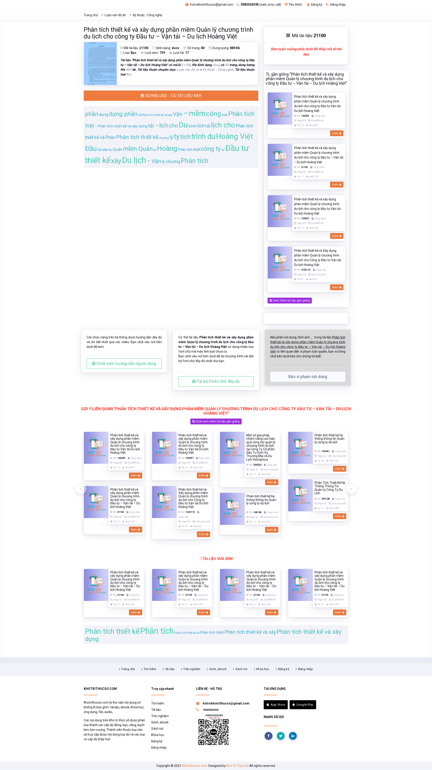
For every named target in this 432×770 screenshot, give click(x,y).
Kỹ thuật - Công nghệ (147, 15)
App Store (278, 704)
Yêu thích (295, 4)
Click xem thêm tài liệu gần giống (217, 421)
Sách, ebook (218, 669)
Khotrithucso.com (194, 766)
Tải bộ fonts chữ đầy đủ (218, 381)
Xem (335, 133)
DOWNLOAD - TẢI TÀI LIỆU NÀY (172, 95)
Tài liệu (170, 669)
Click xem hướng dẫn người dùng (126, 363)
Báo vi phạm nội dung (307, 376)
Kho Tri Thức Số (237, 766)
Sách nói (242, 669)
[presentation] (80, 488)
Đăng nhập (338, 4)
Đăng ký (316, 4)
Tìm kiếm (150, 669)
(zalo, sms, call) (261, 4)
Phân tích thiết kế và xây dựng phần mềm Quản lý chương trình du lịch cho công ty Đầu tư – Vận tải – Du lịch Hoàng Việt (168, 33)
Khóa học (262, 669)
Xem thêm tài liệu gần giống (291, 300)
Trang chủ (91, 15)
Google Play (305, 704)
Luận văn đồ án (115, 15)
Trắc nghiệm (191, 669)
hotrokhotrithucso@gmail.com (211, 4)
